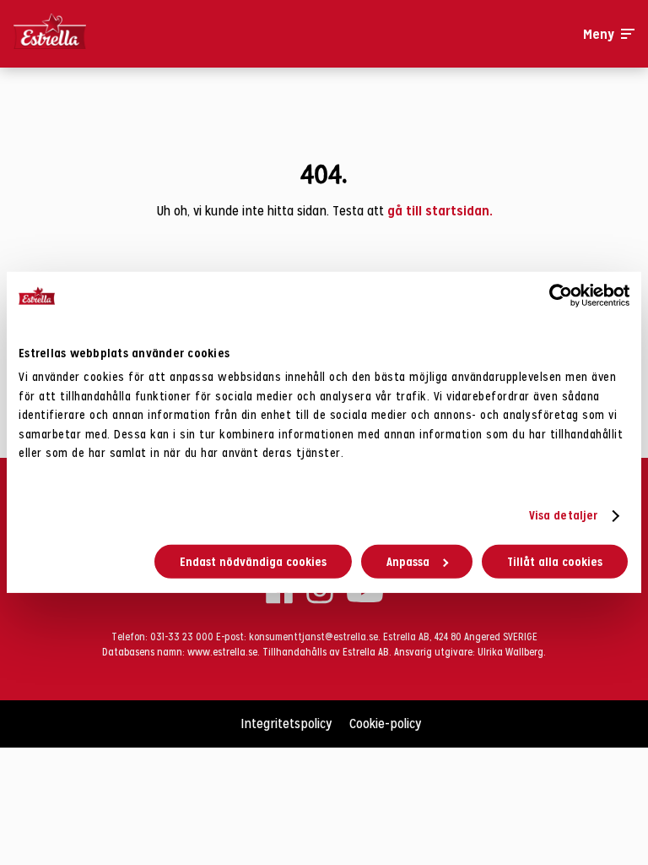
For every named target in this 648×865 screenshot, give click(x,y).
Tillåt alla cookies (554, 561)
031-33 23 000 (181, 637)
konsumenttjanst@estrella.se (313, 637)
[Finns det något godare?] (89, 34)
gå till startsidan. (440, 210)
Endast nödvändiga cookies (253, 561)
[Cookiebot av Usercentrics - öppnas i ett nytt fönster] (555, 295)
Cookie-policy (385, 723)
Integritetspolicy (286, 723)
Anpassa (407, 561)
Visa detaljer (563, 515)
